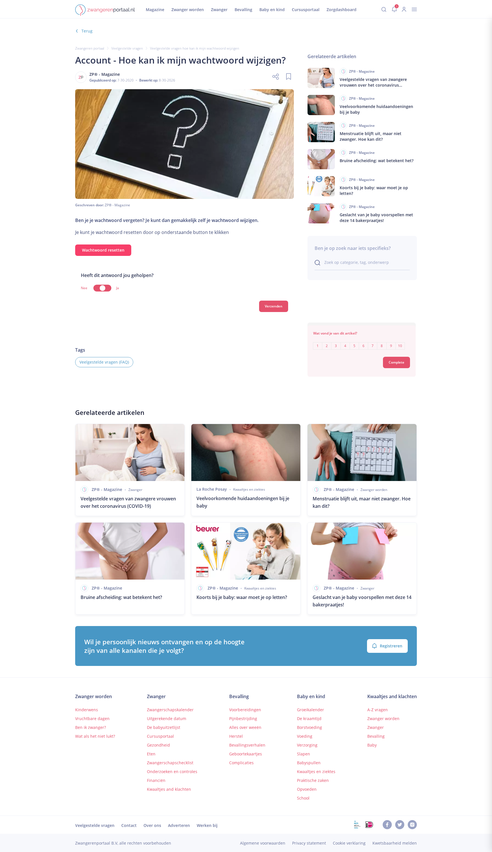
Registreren (391, 646)
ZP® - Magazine (117, 205)
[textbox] (362, 341)
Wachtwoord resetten (103, 250)
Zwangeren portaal (89, 48)
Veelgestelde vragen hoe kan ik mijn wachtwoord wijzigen (194, 48)
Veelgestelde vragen (127, 48)
